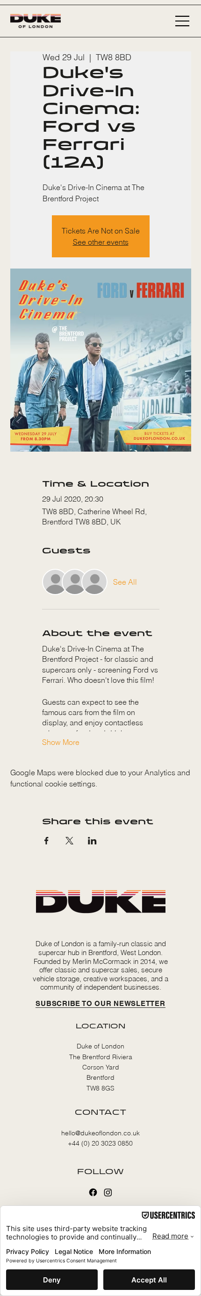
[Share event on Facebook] (46, 840)
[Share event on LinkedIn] (92, 840)
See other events (101, 242)
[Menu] (183, 21)
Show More (60, 742)
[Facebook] (93, 1192)
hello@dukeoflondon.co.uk (100, 1133)
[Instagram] (108, 1192)
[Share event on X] (69, 840)
